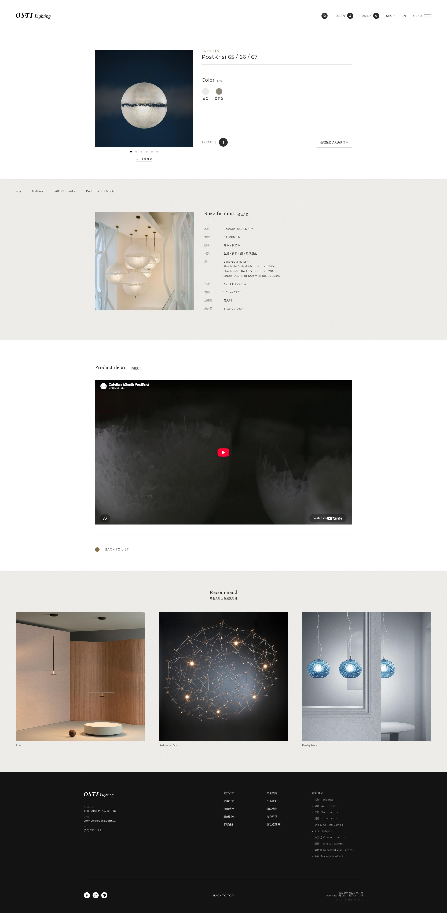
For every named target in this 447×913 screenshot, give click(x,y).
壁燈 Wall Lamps (325, 806)
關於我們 (229, 793)
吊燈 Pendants (324, 799)
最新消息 (229, 816)
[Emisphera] (366, 680)
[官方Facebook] (87, 895)
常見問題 (272, 793)
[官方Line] (104, 895)
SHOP (390, 15)
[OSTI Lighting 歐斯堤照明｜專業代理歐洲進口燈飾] (33, 16)
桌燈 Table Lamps (326, 818)
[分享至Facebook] (223, 142)
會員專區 (272, 816)
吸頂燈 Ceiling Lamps (328, 824)
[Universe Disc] (223, 680)
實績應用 (229, 809)
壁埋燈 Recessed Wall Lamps (333, 849)
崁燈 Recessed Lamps (328, 843)
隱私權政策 (273, 824)
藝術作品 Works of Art (328, 856)
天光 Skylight (323, 831)
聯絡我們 (272, 809)
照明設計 (229, 824)
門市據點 (272, 801)
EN (404, 15)
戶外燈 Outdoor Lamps (329, 837)
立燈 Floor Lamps (326, 812)
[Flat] (80, 680)
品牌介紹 (229, 801)
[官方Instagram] (96, 895)
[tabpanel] (144, 98)
